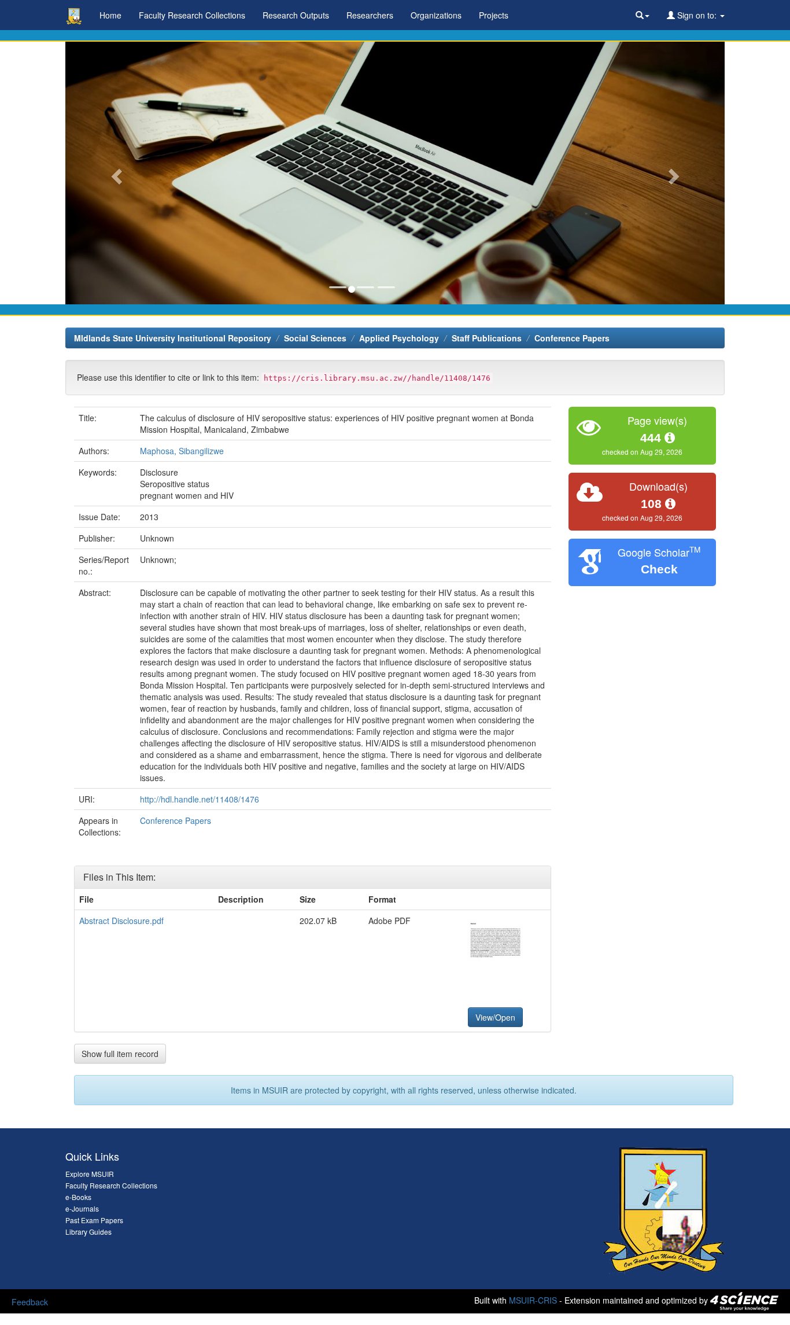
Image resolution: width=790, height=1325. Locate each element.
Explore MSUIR (89, 1174)
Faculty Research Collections (192, 15)
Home (110, 15)
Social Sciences (315, 338)
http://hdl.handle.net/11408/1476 (199, 799)
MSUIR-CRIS (533, 1299)
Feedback (30, 1302)
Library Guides (88, 1231)
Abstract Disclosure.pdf (121, 920)
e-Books (78, 1197)
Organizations (436, 15)
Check (659, 569)
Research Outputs (296, 15)
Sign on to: (697, 15)
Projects (493, 15)
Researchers (369, 15)
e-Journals (82, 1208)
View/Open (495, 1017)
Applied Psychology (399, 338)
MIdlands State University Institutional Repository (172, 338)
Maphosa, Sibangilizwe (182, 451)
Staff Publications (487, 338)
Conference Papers (572, 338)
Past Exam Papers (94, 1220)
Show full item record (120, 1053)
